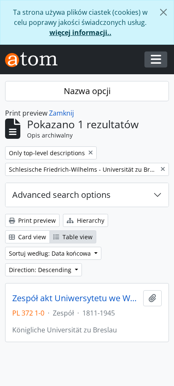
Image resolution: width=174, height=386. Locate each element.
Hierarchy (89, 220)
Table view (76, 237)
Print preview (36, 220)
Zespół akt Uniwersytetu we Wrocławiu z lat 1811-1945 (76, 298)
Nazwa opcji (87, 91)
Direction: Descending (41, 270)
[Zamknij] (163, 12)
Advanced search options (61, 194)
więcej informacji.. (80, 32)
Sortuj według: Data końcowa (50, 253)
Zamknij (61, 113)
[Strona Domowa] (34, 59)
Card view (31, 237)
